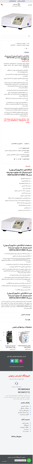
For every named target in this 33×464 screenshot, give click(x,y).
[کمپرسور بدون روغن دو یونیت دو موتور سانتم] (9, 337)
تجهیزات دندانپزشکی (20, 43)
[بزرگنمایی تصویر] (29, 36)
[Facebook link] (22, 159)
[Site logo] (16, 5)
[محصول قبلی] (28, 48)
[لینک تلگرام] (15, 159)
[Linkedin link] (18, 159)
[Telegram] (12, 361)
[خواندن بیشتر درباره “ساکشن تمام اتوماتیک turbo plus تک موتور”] (19, 332)
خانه (28, 43)
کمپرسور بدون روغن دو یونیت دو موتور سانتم (10, 346)
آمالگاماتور (13, 45)
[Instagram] (21, 361)
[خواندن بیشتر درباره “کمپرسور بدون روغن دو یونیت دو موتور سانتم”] (3, 332)
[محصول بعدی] (24, 48)
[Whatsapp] (16, 361)
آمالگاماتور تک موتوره (20, 155)
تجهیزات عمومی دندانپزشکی (23, 45)
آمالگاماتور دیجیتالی (11, 155)
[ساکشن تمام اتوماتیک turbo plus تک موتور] (24, 337)
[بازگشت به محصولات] (26, 48)
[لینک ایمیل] (20, 159)
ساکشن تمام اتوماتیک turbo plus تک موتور (24, 346)
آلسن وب (4, 461)
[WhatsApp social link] (16, 159)
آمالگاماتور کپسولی (25, 156)
